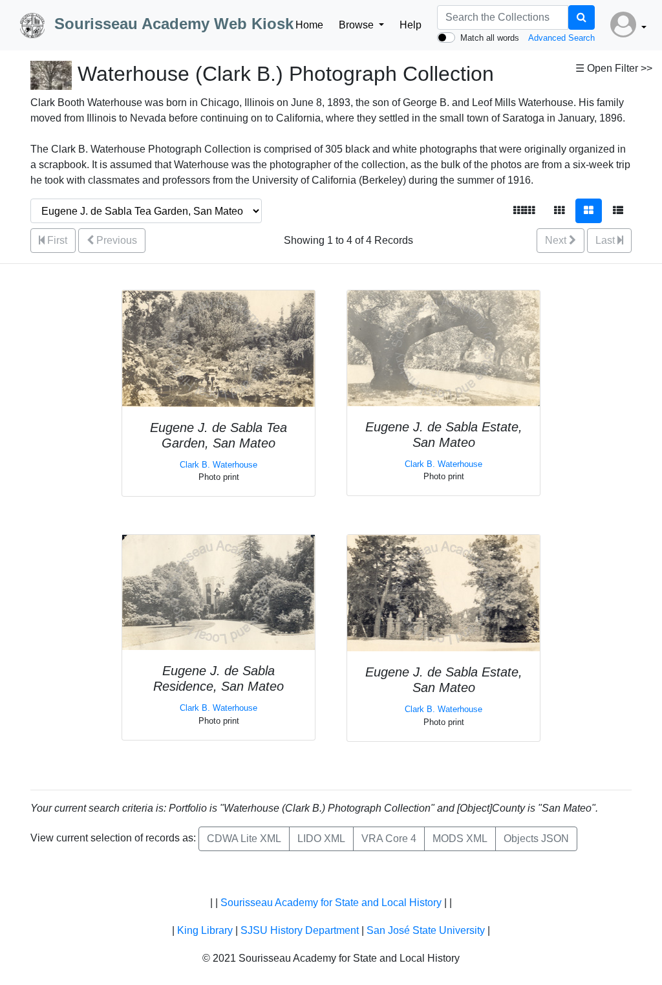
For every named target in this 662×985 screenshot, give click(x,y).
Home (309, 24)
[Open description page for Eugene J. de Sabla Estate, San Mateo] (443, 347)
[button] (628, 25)
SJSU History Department (299, 930)
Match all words (489, 38)
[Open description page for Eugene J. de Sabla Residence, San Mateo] (218, 592)
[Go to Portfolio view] (588, 211)
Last (606, 240)
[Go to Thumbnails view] (559, 211)
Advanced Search (561, 38)
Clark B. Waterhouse (218, 465)
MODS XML (459, 838)
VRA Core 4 (388, 838)
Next (557, 240)
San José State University (426, 930)
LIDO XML (321, 838)
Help (411, 24)
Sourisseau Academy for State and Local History (331, 902)
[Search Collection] (581, 17)
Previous (115, 240)
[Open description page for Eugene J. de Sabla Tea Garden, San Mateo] (218, 347)
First (56, 240)
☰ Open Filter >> (613, 68)
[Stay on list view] (618, 211)
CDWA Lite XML (244, 838)
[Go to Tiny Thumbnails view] (524, 211)
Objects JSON (536, 838)
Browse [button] (357, 24)
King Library (205, 930)
